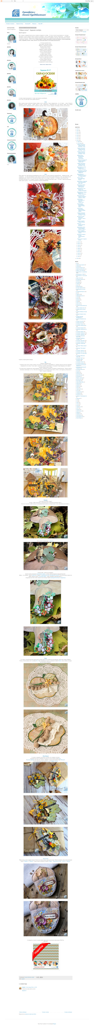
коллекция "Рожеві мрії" (80, 343)
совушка (51, 540)
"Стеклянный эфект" (42, 576)
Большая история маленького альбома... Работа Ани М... (81, 218)
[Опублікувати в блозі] (38, 977)
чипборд (78, 409)
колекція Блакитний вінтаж (81, 305)
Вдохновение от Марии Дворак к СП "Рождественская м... (81, 193)
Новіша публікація (22, 1012)
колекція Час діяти (79, 321)
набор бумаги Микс (80, 382)
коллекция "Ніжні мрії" (80, 340)
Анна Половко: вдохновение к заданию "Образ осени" (81, 205)
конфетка (78, 372)
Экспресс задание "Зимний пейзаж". (81, 222)
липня (78, 246)
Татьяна (46, 500)
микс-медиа (78, 380)
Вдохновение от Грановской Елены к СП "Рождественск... (81, 175)
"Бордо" (50, 861)
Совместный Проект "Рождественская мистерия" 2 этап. (81, 164)
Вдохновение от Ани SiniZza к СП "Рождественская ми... (82, 189)
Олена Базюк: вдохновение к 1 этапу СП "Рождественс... (81, 201)
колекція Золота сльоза (80, 309)
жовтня (78, 241)
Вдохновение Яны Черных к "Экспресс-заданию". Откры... (81, 196)
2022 (77, 130)
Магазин (34, 23)
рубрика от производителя (81, 396)
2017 (77, 138)
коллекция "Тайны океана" (81, 345)
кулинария (78, 376)
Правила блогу (19, 23)
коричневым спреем (41, 573)
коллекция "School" (80, 361)
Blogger (54, 1023)
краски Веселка (79, 375)
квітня (78, 251)
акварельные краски (80, 264)
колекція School (79, 322)
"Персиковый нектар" (57, 861)
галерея (77, 283)
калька (77, 298)
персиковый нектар (45, 575)
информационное (79, 295)
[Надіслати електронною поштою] (37, 977)
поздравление (79, 391)
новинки (77, 384)
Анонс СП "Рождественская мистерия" (81, 224)
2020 (77, 133)
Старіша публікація (68, 1012)
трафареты (78, 406)
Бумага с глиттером (80, 270)
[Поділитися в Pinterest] (42, 977)
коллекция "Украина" (80, 350)
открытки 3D (78, 389)
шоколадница (79, 415)
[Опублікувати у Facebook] (41, 977)
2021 (77, 132)
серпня (78, 245)
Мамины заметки (79, 377)
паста (77, 390)
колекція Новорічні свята (81, 314)
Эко (37, 660)
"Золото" (64, 861)
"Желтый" (63, 759)
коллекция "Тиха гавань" (81, 348)
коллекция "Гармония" (80, 333)
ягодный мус (63, 577)
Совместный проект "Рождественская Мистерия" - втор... (81, 145)
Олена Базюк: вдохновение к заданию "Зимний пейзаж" (81, 210)
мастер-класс (78, 379)
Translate (84, 31)
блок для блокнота (79, 267)
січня (78, 256)
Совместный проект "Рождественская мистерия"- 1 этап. (81, 213)
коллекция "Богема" (80, 327)
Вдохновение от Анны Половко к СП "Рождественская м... (81, 168)
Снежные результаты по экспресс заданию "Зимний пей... (82, 160)
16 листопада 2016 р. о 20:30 (31, 987)
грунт (77, 285)
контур (77, 370)
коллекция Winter (79, 369)
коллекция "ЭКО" (79, 358)
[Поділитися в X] (39, 977)
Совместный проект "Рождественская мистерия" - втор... (81, 152)
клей (77, 301)
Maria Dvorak (45, 858)
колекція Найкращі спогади (81, 311)
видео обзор (78, 278)
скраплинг (78, 398)
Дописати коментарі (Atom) (30, 1014)
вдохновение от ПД (80, 274)
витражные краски (79, 279)
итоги (77, 297)
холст (77, 408)
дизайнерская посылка (80, 289)
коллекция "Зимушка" (80, 334)
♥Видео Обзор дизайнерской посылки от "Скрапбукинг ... (80, 157)
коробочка (78, 373)
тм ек (77, 405)
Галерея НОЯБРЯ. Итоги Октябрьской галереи (81, 231)
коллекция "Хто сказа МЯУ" (81, 353)
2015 (77, 258)
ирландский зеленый (54, 575)
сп (76, 401)
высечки (77, 280)
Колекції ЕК (27, 23)
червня (78, 248)
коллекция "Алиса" (79, 324)
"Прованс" (26, 861)
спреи (77, 402)
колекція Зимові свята (80, 307)
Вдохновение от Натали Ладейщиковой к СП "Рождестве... (82, 171)
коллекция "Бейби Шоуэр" (81, 325)
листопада (79, 143)
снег (77, 399)
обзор (77, 387)
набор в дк (78, 383)
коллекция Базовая (80, 363)
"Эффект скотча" (54, 761)
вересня (79, 243)
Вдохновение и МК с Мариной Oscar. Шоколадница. (81, 185)
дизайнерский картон (80, 291)
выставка (78, 282)
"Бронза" (68, 861)
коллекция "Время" (80, 331)
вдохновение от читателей (81, 275)
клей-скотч (78, 304)
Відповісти (24, 990)
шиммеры (78, 413)
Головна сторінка (10, 23)
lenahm (23, 987)
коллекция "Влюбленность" (81, 329)
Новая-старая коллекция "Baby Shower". (81, 178)
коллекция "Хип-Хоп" (80, 351)
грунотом (34, 575)
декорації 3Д (78, 286)
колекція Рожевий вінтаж (81, 318)
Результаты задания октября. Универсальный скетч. (81, 236)
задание (23, 978)
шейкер (77, 412)
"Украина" (31, 861)
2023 (77, 128)
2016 (77, 140)
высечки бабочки (30, 759)
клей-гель (78, 302)
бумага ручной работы (80, 269)
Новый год (78, 386)
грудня (78, 141)
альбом (77, 266)
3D (76, 263)
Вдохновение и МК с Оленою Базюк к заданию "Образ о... (81, 228)
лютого (78, 254)
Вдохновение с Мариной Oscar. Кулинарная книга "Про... (82, 182)
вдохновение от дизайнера (81, 271)
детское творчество (80, 287)
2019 (77, 135)
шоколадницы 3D (79, 416)
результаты (78, 394)
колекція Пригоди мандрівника (79, 317)
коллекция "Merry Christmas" (79, 360)
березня (79, 253)
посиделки (78, 393)
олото (60, 660)
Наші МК (40, 23)
